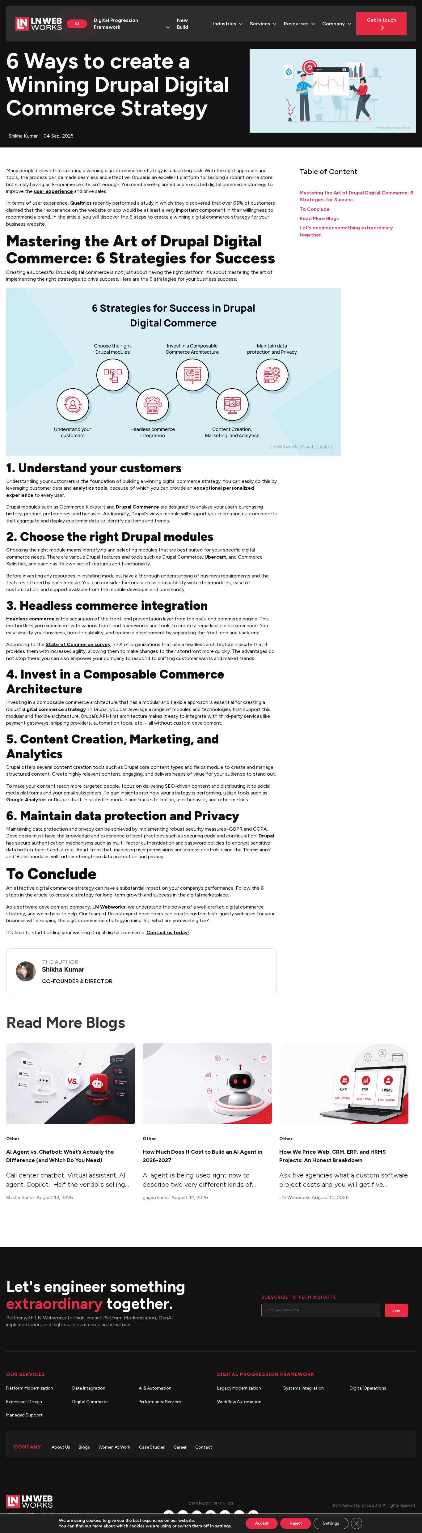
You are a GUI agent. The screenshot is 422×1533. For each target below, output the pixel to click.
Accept (261, 1523)
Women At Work (114, 1447)
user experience (53, 191)
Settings (331, 1523)
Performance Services (160, 1401)
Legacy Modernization (239, 1388)
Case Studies (152, 1447)
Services (260, 24)
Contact (203, 1447)
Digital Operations (368, 1388)
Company (333, 24)
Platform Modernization (29, 1388)
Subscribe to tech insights (298, 1297)
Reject (295, 1523)
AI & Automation (155, 1388)
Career (180, 1447)
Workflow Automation (239, 1401)
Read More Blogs (319, 218)
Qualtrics (81, 203)
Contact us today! (167, 932)
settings (223, 1526)
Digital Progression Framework (116, 23)
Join (396, 1310)
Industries (224, 24)
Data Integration (88, 1388)
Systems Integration (303, 1388)
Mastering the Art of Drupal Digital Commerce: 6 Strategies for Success (356, 196)
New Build (182, 23)
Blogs (84, 1447)
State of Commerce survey (78, 644)
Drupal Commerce (137, 507)
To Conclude (315, 209)
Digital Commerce (90, 1401)
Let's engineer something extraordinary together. (346, 231)
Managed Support (24, 1415)
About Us (61, 1447)
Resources (296, 24)
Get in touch (381, 20)
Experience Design (24, 1401)
